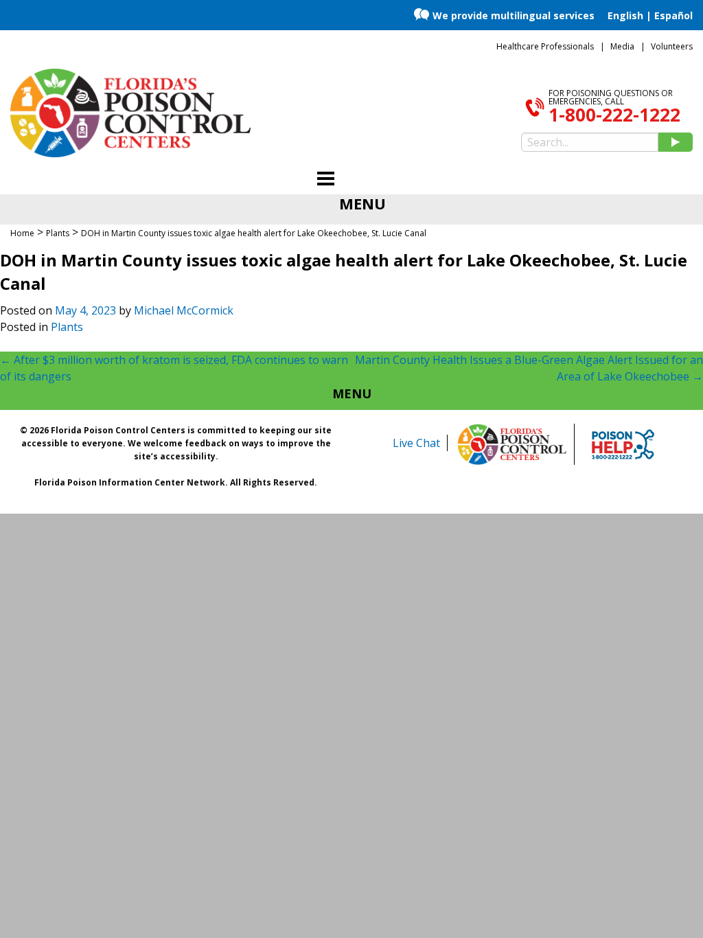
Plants (67, 326)
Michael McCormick (183, 310)
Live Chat (416, 442)
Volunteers (672, 46)
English (625, 15)
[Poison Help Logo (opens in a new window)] (623, 444)
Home (22, 233)
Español (673, 15)
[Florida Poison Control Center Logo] (512, 444)
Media (622, 46)
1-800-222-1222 (614, 114)
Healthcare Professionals (545, 46)
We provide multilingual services (514, 15)
